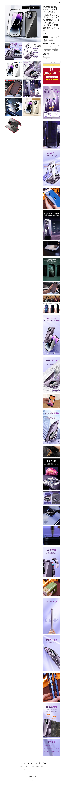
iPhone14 (45, 43)
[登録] (40, 769)
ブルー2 (56, 37)
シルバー (51, 39)
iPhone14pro (46, 45)
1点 (44, 54)
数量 (43, 56)
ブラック (45, 37)
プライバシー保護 (28, 780)
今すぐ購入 (52, 65)
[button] (55, 3)
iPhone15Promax (47, 50)
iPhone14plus (52, 43)
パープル (51, 37)
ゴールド (45, 39)
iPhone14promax (54, 45)
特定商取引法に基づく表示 (36, 780)
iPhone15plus (55, 50)
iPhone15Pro (52, 48)
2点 (48, 54)
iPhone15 (45, 48)
